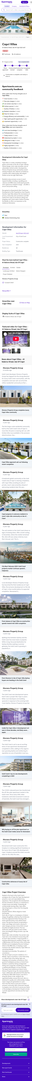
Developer (6, 267)
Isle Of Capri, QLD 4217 (18, 37)
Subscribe (16, 1054)
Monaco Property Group (10, 279)
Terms (24, 1014)
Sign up (24, 2)
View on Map (25, 303)
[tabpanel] (16, 285)
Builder (19, 267)
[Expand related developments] (28, 997)
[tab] (6, 267)
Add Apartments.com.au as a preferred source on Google (15, 1035)
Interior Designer (20, 271)
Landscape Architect (9, 271)
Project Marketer (7, 274)
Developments (5, 37)
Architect (12, 267)
